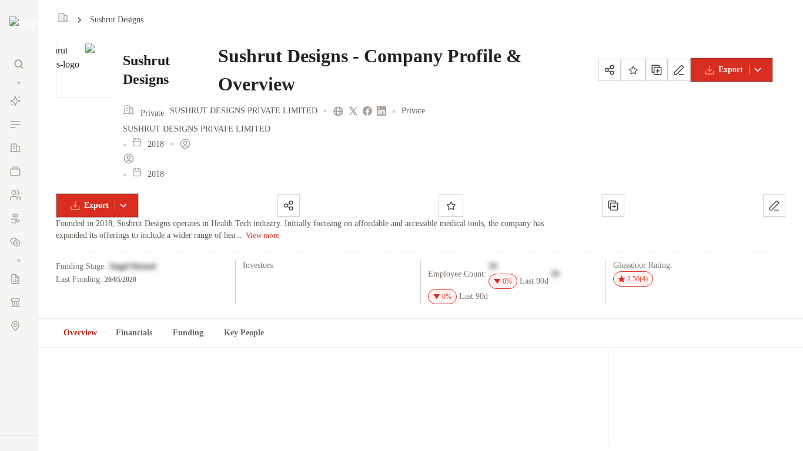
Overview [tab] (80, 332)
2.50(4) (637, 279)
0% (507, 281)
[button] (18, 82)
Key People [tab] (244, 332)
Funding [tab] (188, 332)
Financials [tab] (134, 332)
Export (730, 69)
